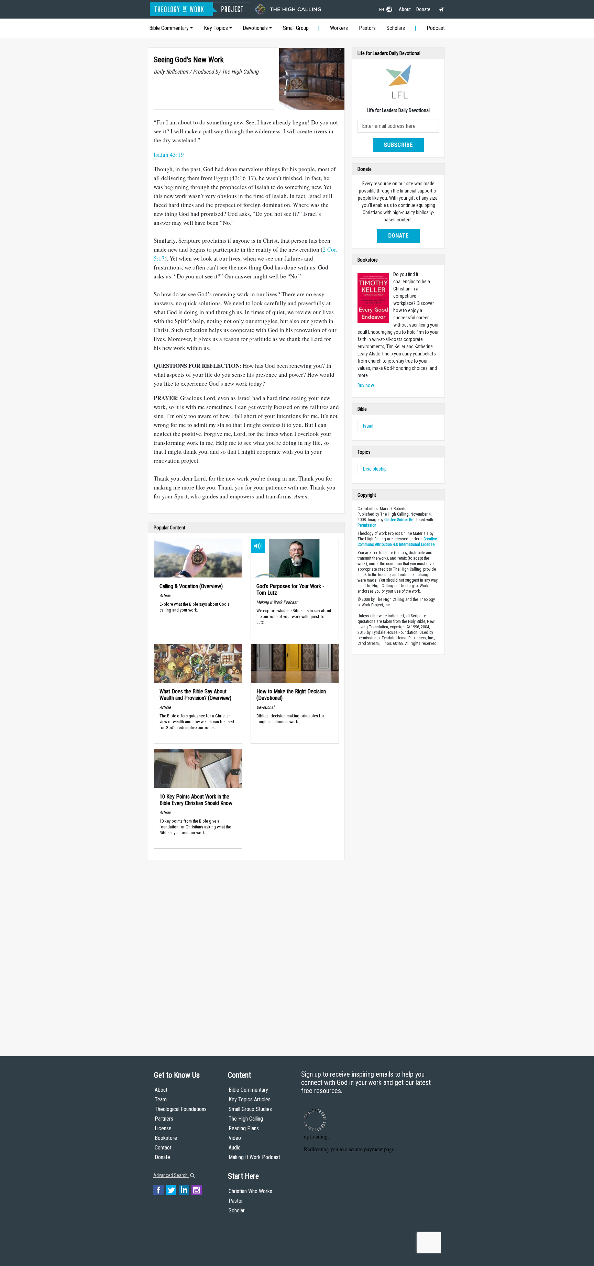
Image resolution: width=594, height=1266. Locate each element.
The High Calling (246, 1118)
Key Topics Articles (250, 1099)
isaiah (369, 426)
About (405, 9)
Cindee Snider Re (398, 519)
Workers (339, 28)
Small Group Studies (250, 1109)
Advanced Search (171, 1175)
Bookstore (166, 1138)
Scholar (237, 1210)
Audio (235, 1147)
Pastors (367, 28)
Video (235, 1138)
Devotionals (255, 28)
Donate (423, 9)
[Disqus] (246, 951)
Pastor (236, 1201)
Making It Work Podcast (254, 1157)
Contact (163, 1147)
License (163, 1128)
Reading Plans (244, 1128)
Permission (367, 525)
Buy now (366, 385)
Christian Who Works (250, 1191)
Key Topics (216, 28)
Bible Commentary (169, 28)
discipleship (375, 469)
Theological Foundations (181, 1109)
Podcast (436, 28)
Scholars (395, 28)
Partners (164, 1118)
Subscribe (398, 145)
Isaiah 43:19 (169, 154)
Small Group (296, 28)
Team (161, 1099)
